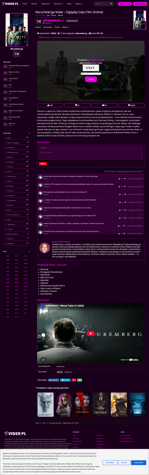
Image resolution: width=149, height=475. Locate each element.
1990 (7, 302)
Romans (10, 205)
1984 (8, 309)
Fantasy (10, 167)
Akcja (9, 138)
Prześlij (90, 79)
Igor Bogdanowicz (127, 441)
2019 (16, 263)
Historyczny (47, 27)
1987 (7, 305)
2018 (25, 263)
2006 (25, 279)
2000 (25, 286)
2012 (25, 271)
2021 (25, 260)
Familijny (10, 162)
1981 (7, 313)
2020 (8, 263)
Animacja (10, 147)
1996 (7, 294)
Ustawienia (110, 463)
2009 (25, 275)
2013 (16, 271)
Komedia (10, 186)
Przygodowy (11, 200)
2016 (16, 267)
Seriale (34, 4)
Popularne (45, 4)
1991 (25, 298)
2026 (8, 256)
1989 (16, 302)
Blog (69, 4)
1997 (25, 290)
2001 (16, 286)
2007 (17, 279)
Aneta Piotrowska (61, 242)
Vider (14, 439)
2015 (25, 267)
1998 (16, 290)
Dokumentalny (12, 152)
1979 (16, 313)
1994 (25, 294)
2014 (8, 271)
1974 (7, 317)
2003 (25, 282)
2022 (17, 260)
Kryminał (10, 191)
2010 (16, 275)
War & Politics (12, 234)
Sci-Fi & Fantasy (13, 215)
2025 (16, 256)
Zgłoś (132, 105)
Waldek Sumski (126, 435)
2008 (8, 279)
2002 (8, 286)
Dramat (38, 27)
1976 (25, 313)
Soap (9, 219)
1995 (16, 294)
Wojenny (65, 27)
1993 (7, 298)
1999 (7, 290)
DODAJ (42, 164)
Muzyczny (11, 195)
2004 (17, 282)
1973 (16, 317)
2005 (8, 282)
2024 (26, 256)
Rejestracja (140, 4)
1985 (25, 305)
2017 (7, 267)
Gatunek (57, 4)
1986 (16, 305)
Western (10, 239)
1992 (16, 298)
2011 (7, 275)
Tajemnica (11, 224)
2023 (8, 260)
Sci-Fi (9, 210)
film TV (9, 171)
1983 (16, 309)
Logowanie (125, 4)
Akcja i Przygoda (13, 143)
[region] (74, 462)
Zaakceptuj (138, 463)
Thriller (57, 27)
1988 (25, 302)
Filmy (25, 4)
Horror (9, 181)
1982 (25, 309)
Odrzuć (124, 463)
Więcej (78, 4)
